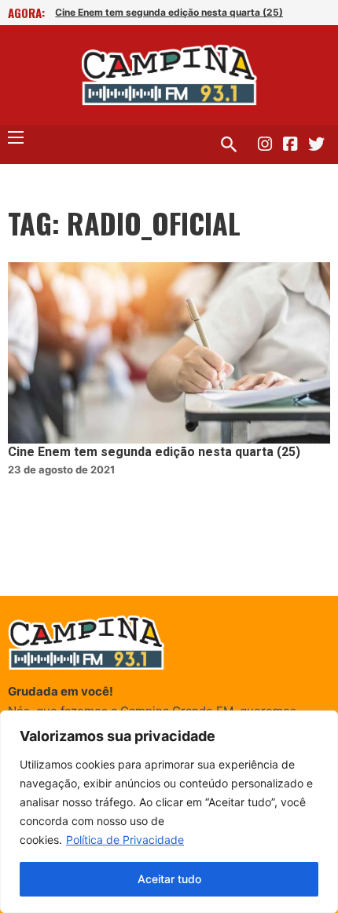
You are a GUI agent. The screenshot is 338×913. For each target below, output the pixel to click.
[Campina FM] (169, 75)
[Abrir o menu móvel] (16, 137)
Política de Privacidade (125, 839)
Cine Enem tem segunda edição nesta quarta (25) (169, 12)
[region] (169, 811)
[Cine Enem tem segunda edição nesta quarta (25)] (169, 353)
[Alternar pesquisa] (228, 144)
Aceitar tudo (169, 879)
